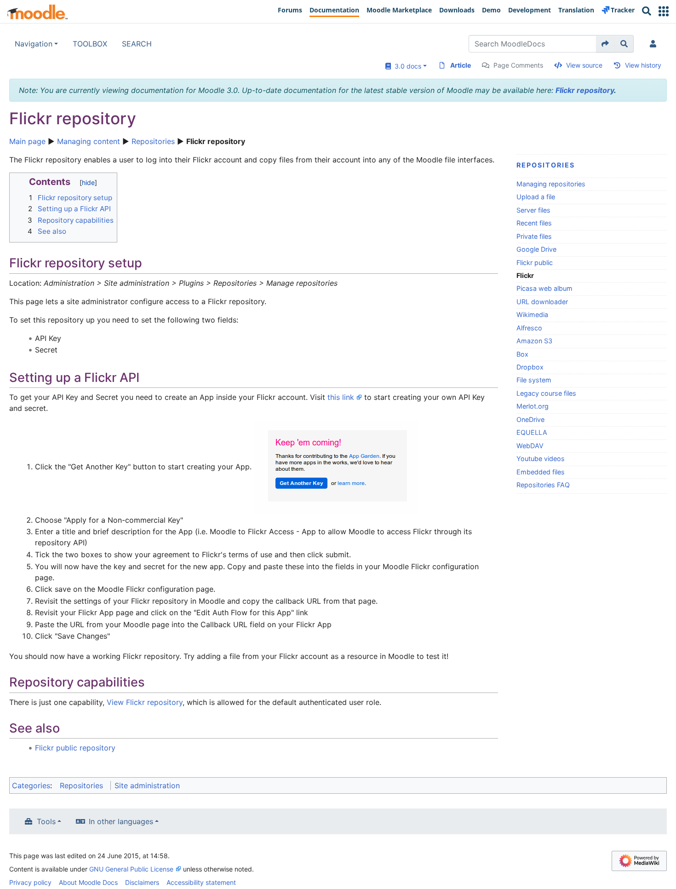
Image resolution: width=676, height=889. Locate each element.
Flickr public (534, 262)
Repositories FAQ (543, 485)
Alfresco (529, 328)
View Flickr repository (145, 702)
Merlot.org (532, 406)
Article (460, 65)
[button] (663, 11)
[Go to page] (605, 43)
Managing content (88, 141)
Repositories (153, 141)
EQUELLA (531, 432)
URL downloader (542, 302)
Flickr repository (585, 90)
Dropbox (530, 367)
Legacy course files (546, 393)
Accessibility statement (201, 882)
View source (584, 65)
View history (643, 65)
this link (340, 397)
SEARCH (137, 43)
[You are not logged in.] (654, 44)
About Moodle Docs (88, 882)
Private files (534, 236)
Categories (31, 785)
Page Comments (518, 65)
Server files (533, 210)
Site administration (147, 785)
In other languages (121, 821)
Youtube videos (540, 458)
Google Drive (536, 249)
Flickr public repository (75, 747)
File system (533, 380)
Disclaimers (142, 882)
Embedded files (540, 472)
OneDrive (530, 419)
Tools (46, 821)
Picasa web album (544, 288)
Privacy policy (30, 882)
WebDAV (530, 446)
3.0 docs (406, 66)
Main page (27, 141)
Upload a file (535, 197)
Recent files (534, 223)
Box (522, 354)
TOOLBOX (90, 43)
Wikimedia (532, 314)
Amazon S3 (534, 341)
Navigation (33, 43)
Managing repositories (550, 184)
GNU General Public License (131, 869)
